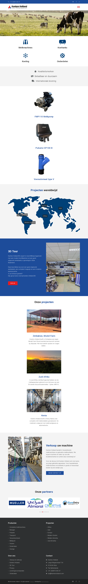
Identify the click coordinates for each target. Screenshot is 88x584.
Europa (44, 205)
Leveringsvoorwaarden (17, 571)
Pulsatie (12, 532)
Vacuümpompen (15, 538)
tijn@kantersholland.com (56, 573)
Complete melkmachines (17, 527)
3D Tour (12, 565)
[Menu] (78, 7)
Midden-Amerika (30, 222)
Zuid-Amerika (52, 541)
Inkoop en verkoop (16, 560)
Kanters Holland (15, 562)
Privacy (12, 568)
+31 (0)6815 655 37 (15, 1)
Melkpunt (12, 541)
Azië (60, 208)
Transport (13, 535)
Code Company (45, 581)
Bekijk (13, 283)
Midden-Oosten (22, 215)
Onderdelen (13, 546)
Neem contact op (55, 473)
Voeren (12, 543)
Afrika (45, 216)
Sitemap (32, 581)
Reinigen (12, 530)
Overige (12, 549)
